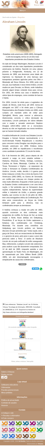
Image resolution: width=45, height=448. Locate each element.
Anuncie (4, 405)
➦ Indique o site (7, 413)
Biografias (21, 17)
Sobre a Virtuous (7, 372)
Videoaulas (5, 387)
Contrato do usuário (9, 403)
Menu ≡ (22, 10)
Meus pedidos (6, 393)
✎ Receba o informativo (10, 416)
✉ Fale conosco (7, 418)
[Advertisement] (22, 285)
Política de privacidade (10, 400)
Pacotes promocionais (10, 390)
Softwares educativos (9, 385)
